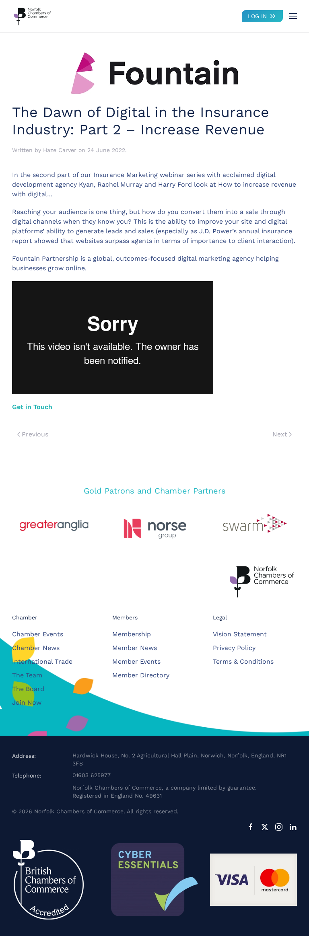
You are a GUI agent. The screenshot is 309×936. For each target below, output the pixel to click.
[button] (293, 16)
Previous (35, 434)
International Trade (42, 661)
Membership (131, 634)
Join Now (26, 702)
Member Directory (140, 675)
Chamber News (36, 648)
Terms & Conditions (243, 661)
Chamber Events (37, 634)
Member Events (136, 661)
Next (279, 434)
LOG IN (257, 16)
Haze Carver (59, 150)
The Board (28, 689)
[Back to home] (32, 16)
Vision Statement (240, 634)
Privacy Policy (234, 648)
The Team (27, 675)
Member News (134, 648)
